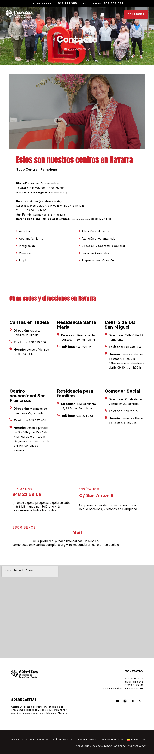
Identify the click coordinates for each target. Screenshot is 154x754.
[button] (102, 14)
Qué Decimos (60, 740)
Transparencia (109, 740)
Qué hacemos (35, 740)
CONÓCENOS (15, 740)
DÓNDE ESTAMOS (86, 740)
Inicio (68, 48)
